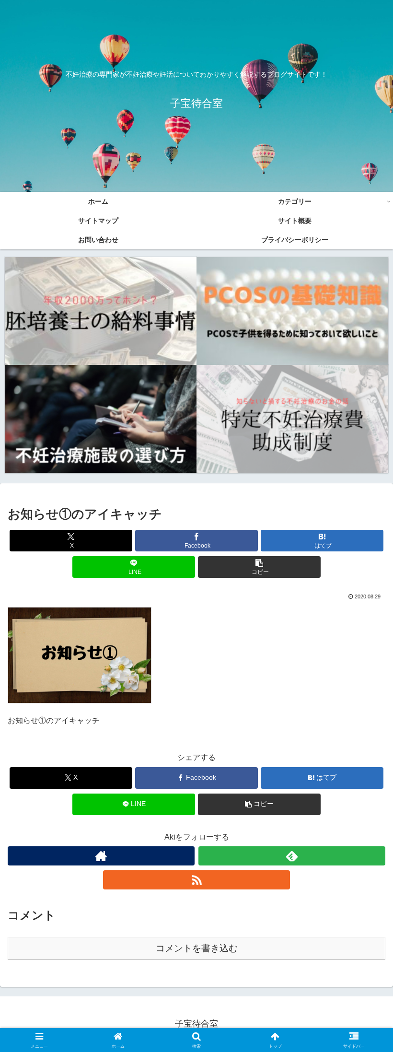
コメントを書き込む (197, 948)
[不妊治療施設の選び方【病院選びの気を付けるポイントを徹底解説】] (100, 419)
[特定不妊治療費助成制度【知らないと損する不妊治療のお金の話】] (292, 419)
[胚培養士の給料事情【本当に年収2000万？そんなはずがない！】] (100, 311)
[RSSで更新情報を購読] (196, 879)
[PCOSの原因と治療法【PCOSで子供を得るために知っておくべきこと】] (292, 311)
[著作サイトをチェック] (101, 855)
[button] (259, 567)
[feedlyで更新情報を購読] (291, 855)
